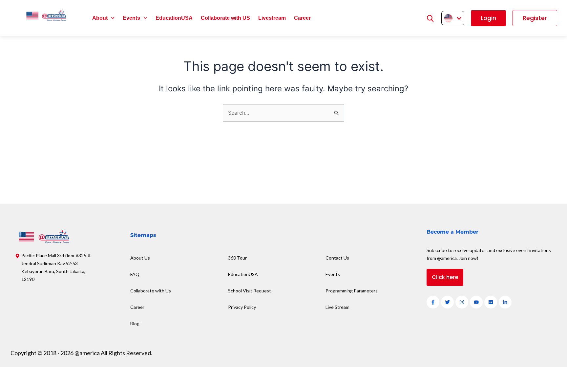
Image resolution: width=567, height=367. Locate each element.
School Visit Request (249, 290)
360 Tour (237, 258)
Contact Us (337, 258)
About (100, 18)
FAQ (134, 274)
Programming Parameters (352, 290)
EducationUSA (174, 18)
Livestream (272, 18)
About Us (140, 258)
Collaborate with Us (150, 290)
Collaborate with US (225, 18)
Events (131, 18)
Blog (134, 323)
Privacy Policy (242, 307)
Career (302, 18)
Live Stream (337, 307)
